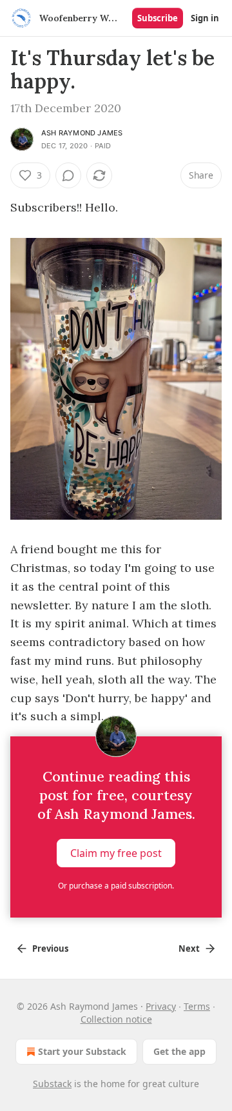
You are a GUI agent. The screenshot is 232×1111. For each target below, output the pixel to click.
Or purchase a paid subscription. (116, 885)
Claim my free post (116, 853)
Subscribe (157, 18)
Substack (52, 1083)
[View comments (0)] (68, 175)
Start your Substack (82, 1051)
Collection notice (116, 1019)
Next (189, 948)
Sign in (205, 18)
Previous (50, 948)
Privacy (161, 1006)
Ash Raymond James (81, 132)
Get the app (179, 1051)
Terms (197, 1006)
